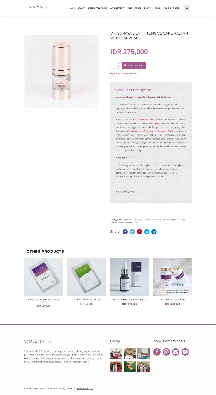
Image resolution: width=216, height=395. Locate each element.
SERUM (127, 219)
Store (138, 8)
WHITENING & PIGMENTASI (124, 222)
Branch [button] (148, 8)
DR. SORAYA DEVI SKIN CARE (147, 219)
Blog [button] (157, 8)
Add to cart (136, 65)
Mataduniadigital (85, 388)
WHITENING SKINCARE (174, 219)
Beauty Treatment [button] (97, 8)
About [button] (81, 8)
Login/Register (171, 8)
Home (72, 8)
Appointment (117, 8)
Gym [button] (130, 8)
